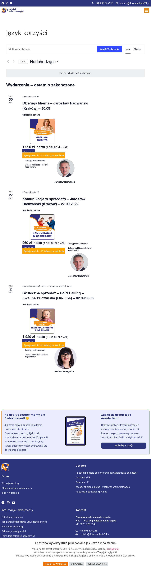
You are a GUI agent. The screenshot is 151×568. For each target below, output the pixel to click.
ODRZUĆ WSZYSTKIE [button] (97, 564)
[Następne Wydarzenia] (13, 61)
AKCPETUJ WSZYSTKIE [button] (55, 564)
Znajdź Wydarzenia (109, 48)
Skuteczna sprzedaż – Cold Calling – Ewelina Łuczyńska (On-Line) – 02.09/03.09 (58, 295)
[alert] (75, 73)
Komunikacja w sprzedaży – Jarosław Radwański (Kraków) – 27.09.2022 (54, 201)
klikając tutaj (113, 548)
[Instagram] (7, 3)
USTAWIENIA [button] (77, 564)
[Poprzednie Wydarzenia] (8, 61)
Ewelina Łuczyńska (64, 371)
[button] (146, 10)
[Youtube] (11, 3)
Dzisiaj (23, 61)
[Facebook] (2, 3)
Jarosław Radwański (64, 181)
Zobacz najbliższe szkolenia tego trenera (37, 165)
